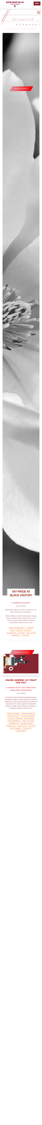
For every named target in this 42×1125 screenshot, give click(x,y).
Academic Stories (21, 652)
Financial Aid (14, 723)
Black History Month (17, 628)
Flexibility (28, 728)
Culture (22, 633)
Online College (13, 716)
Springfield (23, 19)
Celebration (11, 633)
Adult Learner (16, 728)
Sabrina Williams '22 (22, 603)
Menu (37, 3)
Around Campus (21, 89)
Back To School (28, 721)
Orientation (22, 726)
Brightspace (29, 718)
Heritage (25, 635)
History (28, 630)
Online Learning (13, 713)
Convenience (21, 731)
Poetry (19, 630)
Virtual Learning (28, 716)
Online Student (27, 723)
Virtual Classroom (15, 718)
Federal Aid (11, 726)
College (32, 726)
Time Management (14, 721)
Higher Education (28, 713)
